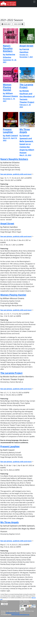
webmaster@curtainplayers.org (20, 614)
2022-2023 (18, 24)
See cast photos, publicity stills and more (16, 174)
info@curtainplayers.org (12, 613)
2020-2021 (7, 24)
